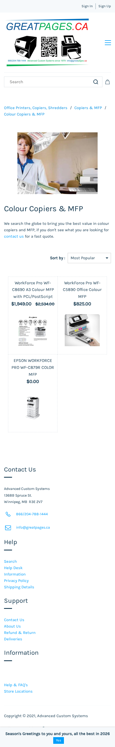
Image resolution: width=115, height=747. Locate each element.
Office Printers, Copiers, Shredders (35, 107)
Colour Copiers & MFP (24, 114)
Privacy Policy (16, 580)
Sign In (87, 6)
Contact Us (14, 619)
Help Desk (13, 567)
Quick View (33, 346)
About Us (12, 626)
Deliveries (13, 639)
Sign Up (104, 6)
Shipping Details (19, 587)
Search (10, 561)
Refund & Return (20, 632)
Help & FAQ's (16, 684)
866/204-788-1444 (32, 514)
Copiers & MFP (88, 107)
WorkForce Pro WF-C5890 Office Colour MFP (82, 289)
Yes (58, 740)
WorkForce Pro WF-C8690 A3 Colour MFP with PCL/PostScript (33, 289)
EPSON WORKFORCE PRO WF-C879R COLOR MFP (32, 367)
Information (15, 574)
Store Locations (18, 691)
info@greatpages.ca (33, 527)
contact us (14, 236)
